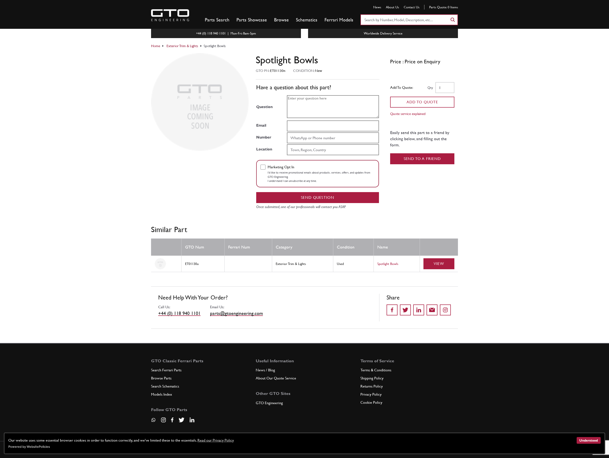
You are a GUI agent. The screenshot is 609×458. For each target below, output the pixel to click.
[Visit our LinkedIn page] (192, 420)
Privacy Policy (371, 394)
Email (261, 125)
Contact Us (411, 7)
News (377, 7)
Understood (588, 440)
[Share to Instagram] (445, 309)
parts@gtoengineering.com (236, 313)
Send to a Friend (422, 158)
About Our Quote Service (276, 378)
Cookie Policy (371, 402)
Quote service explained (408, 114)
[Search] (452, 19)
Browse (281, 20)
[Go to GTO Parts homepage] (170, 15)
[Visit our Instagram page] (163, 420)
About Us (392, 7)
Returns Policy (371, 386)
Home (155, 46)
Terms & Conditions (375, 370)
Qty (430, 88)
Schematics (306, 20)
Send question (317, 197)
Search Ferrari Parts (166, 370)
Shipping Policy (371, 378)
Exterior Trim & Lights (182, 46)
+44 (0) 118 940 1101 (179, 313)
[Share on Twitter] (405, 309)
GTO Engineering (269, 403)
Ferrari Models (338, 20)
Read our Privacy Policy (215, 440)
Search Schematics (165, 386)
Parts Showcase (251, 20)
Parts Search (217, 20)
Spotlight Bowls (387, 264)
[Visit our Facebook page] (172, 420)
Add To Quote (422, 102)
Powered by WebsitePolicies (29, 446)
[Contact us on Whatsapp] (153, 421)
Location (264, 149)
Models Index (161, 394)
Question (264, 107)
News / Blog (265, 370)
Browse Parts (161, 378)
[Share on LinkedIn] (418, 309)
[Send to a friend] (432, 309)
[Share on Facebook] (392, 309)
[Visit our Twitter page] (181, 420)
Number (263, 137)
